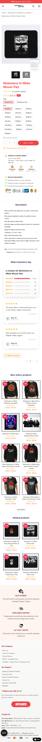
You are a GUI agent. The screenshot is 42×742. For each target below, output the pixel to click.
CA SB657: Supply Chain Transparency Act (16, 662)
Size (4, 105)
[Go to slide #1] (16, 75)
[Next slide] (37, 44)
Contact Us (5, 680)
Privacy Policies (7, 656)
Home (4, 13)
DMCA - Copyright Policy (10, 659)
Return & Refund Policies (10, 677)
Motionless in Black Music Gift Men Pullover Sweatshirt (31, 403)
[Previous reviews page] (27, 361)
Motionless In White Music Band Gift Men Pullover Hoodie (31, 466)
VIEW (11, 397)
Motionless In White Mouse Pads (13, 16)
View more (21, 509)
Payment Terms (7, 674)
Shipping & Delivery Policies (11, 671)
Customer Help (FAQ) (9, 683)
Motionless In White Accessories (19, 13)
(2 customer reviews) (19, 91)
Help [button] (38, 739)
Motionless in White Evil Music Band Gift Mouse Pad (11, 543)
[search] (33, 6)
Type (4, 99)
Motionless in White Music (10, 434)
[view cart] (39, 6)
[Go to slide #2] (26, 75)
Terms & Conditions (8, 653)
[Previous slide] (5, 44)
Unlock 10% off (4, 733)
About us (5, 650)
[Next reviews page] (37, 361)
